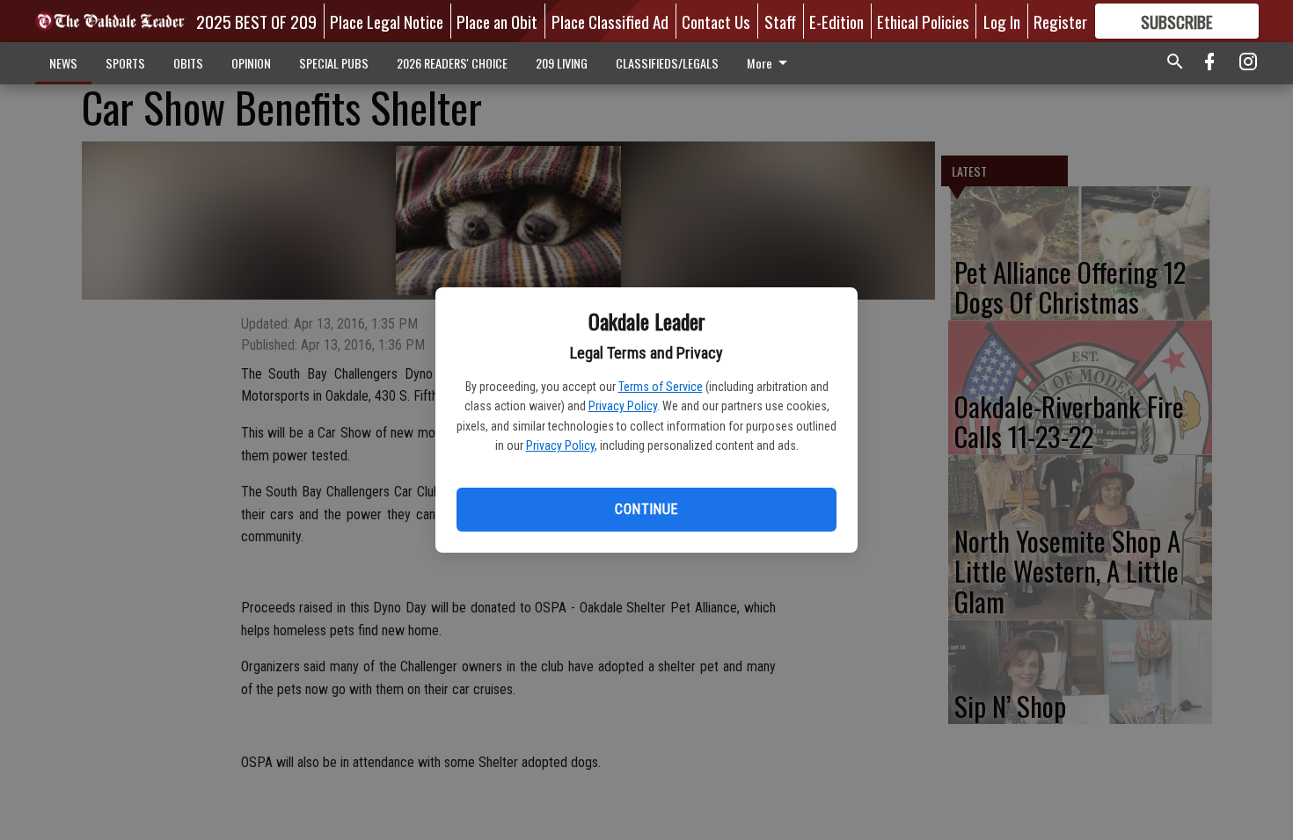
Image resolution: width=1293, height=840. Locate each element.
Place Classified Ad (610, 21)
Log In (1001, 21)
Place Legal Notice (386, 21)
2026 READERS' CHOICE (452, 63)
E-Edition (836, 21)
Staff (780, 21)
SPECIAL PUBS (334, 63)
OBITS (188, 63)
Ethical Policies (923, 21)
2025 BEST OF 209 (256, 21)
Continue (646, 509)
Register (1060, 21)
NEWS (63, 63)
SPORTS (125, 63)
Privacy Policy (622, 406)
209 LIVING (562, 63)
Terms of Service (660, 387)
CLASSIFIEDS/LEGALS (667, 63)
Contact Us (716, 21)
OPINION (251, 63)
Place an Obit (497, 21)
